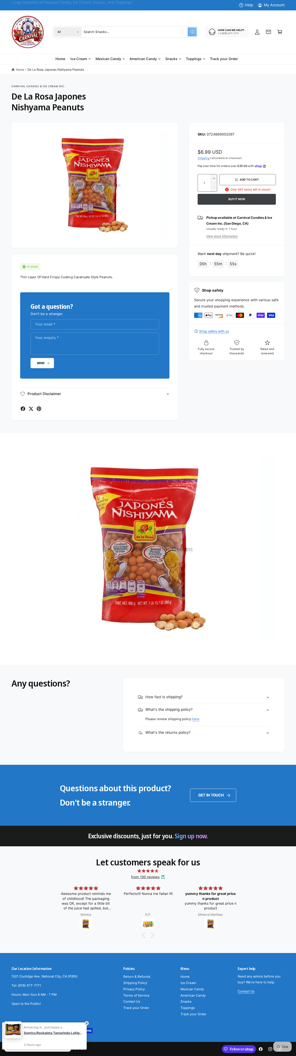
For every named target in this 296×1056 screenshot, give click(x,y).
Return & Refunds (136, 976)
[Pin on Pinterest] (39, 409)
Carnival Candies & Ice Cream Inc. (38, 86)
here (195, 719)
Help (249, 5)
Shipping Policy (135, 983)
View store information (222, 236)
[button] (279, 32)
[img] (148, 871)
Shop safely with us (214, 331)
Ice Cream (78, 59)
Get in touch (211, 795)
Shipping (204, 158)
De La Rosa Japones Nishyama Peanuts (56, 69)
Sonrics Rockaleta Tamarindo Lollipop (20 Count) (53, 1033)
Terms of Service (136, 995)
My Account (274, 5)
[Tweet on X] (31, 409)
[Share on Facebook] (23, 409)
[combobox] (140, 32)
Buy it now (236, 199)
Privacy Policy (134, 989)
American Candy (143, 59)
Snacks (171, 59)
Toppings (194, 59)
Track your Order (136, 1008)
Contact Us (131, 1001)
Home (20, 69)
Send (40, 363)
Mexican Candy (108, 59)
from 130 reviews (145, 877)
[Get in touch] (268, 32)
